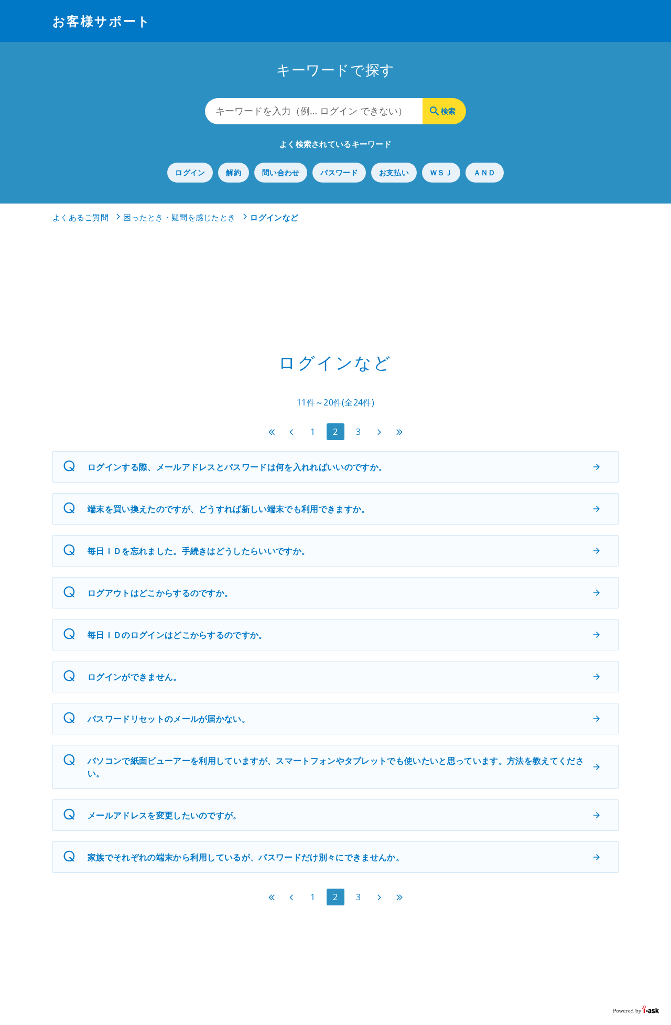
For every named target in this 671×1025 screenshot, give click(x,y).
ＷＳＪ (441, 172)
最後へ (399, 432)
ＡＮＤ (484, 172)
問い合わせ (280, 172)
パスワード (339, 172)
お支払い (394, 172)
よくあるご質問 (80, 217)
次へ (379, 432)
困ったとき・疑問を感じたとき (179, 217)
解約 (233, 172)
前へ (291, 432)
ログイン (190, 172)
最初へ (271, 432)
